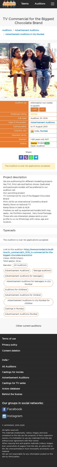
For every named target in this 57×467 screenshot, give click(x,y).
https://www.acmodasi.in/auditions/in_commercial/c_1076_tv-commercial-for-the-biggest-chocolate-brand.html (28, 252)
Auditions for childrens (16, 290)
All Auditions (20, 265)
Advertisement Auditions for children (23, 295)
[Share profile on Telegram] (36, 157)
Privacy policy (9, 345)
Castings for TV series (14, 383)
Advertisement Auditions (27, 30)
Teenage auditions (42, 271)
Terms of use (9, 339)
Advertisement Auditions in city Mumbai (24, 34)
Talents (25, 4)
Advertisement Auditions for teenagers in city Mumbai (29, 283)
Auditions (40, 4)
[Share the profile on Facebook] (21, 157)
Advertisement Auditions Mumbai (21, 314)
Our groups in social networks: (22, 403)
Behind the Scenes (12, 394)
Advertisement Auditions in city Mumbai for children (28, 302)
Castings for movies (13, 372)
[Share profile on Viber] (26, 157)
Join (42, 109)
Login (34, 109)
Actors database (11, 389)
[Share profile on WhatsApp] (31, 157)
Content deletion (11, 351)
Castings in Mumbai (14, 309)
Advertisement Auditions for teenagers (24, 276)
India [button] (4, 360)
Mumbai (44, 131)
